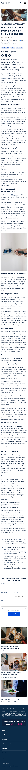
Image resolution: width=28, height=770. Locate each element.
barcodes (6, 121)
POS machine (5, 78)
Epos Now (5, 3)
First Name (4, 584)
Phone (16, 592)
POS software (5, 430)
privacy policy (17, 610)
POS (12, 195)
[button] (25, 2)
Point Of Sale (5, 47)
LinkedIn (9, 55)
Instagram (10, 766)
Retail (12, 47)
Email (2, 600)
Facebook (2, 55)
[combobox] (16, 596)
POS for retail (20, 338)
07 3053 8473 (16, 724)
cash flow (6, 549)
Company (4, 592)
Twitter (6, 55)
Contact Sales (18, 3)
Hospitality (19, 47)
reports (17, 539)
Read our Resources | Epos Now (9, 23)
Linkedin (17, 766)
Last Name (17, 584)
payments (16, 136)
